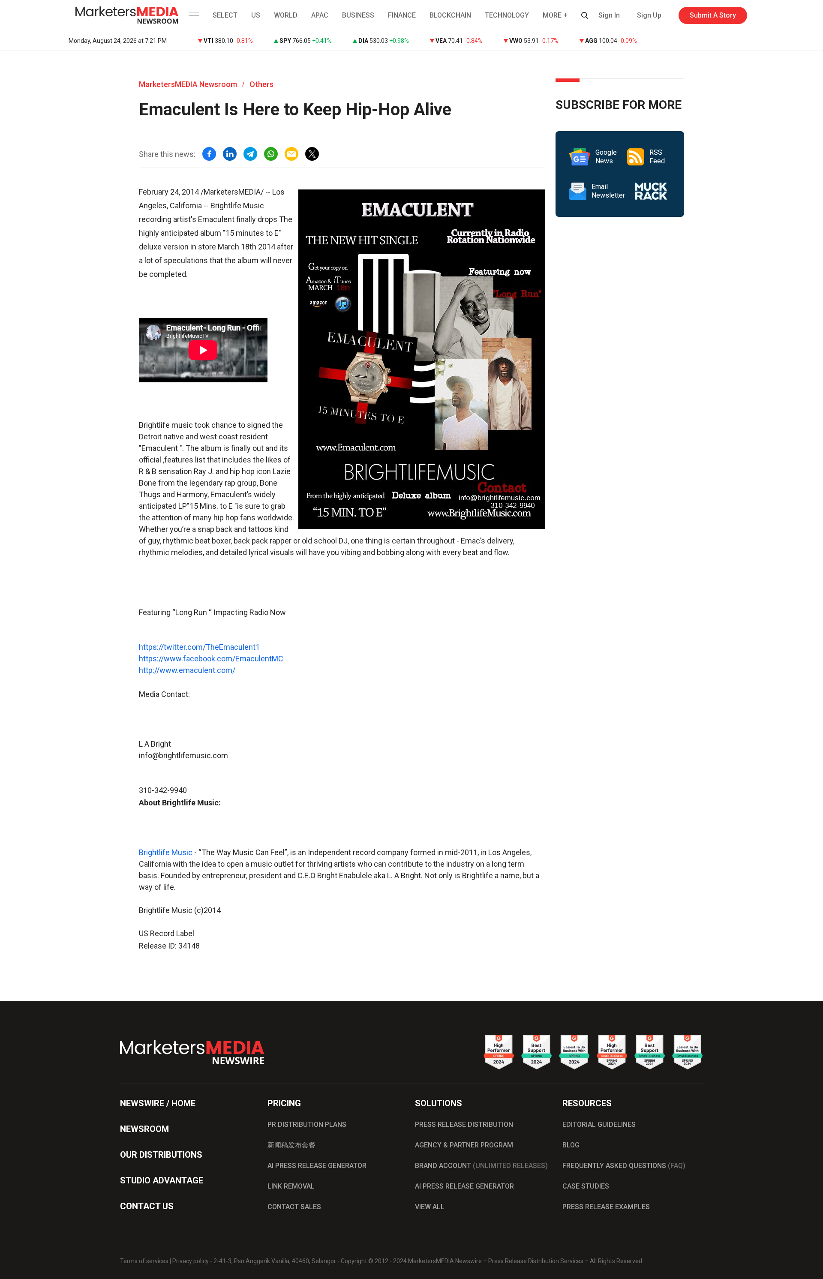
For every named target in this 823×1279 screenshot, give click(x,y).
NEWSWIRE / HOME (157, 1103)
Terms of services (144, 1261)
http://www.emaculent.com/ (187, 670)
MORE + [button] (555, 15)
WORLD (285, 15)
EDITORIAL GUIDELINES (599, 1124)
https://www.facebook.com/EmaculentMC (211, 658)
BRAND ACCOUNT (481, 1166)
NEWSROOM (144, 1129)
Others (261, 84)
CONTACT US (147, 1206)
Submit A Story (713, 15)
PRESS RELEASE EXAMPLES (606, 1207)
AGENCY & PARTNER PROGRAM (464, 1145)
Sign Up (649, 15)
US (255, 15)
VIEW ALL (430, 1207)
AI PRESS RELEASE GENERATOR (316, 1166)
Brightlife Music (165, 852)
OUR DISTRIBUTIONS (161, 1155)
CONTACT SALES (294, 1207)
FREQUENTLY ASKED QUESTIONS (623, 1166)
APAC (319, 15)
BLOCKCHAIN (450, 15)
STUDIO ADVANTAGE (161, 1180)
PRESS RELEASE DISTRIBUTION (464, 1124)
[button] (193, 15)
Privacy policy (190, 1261)
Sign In (609, 15)
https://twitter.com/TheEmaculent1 (199, 647)
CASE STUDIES (585, 1186)
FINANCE (402, 15)
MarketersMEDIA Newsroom (188, 84)
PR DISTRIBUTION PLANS (306, 1124)
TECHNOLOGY (507, 15)
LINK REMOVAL (291, 1186)
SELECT (225, 15)
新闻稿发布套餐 (291, 1145)
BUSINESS (358, 15)
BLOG (571, 1145)
